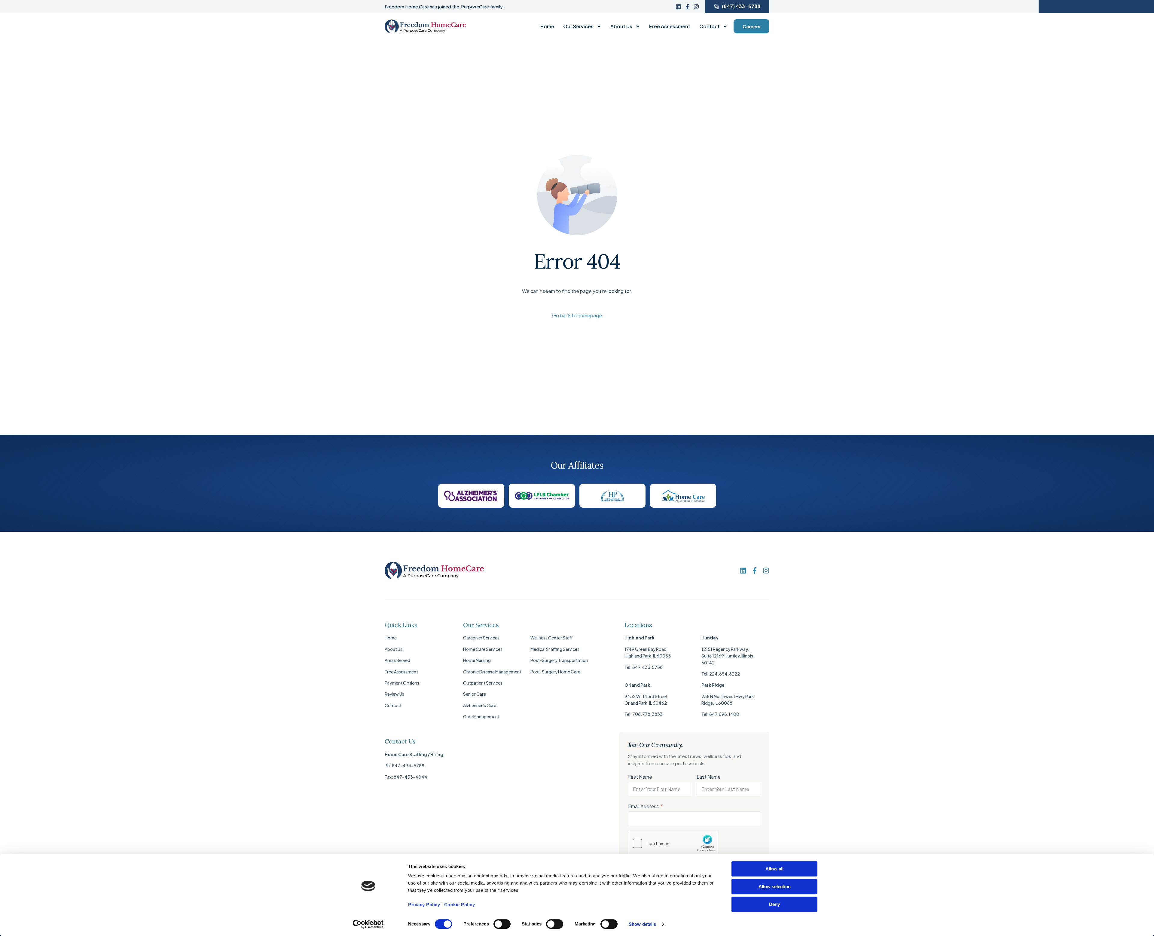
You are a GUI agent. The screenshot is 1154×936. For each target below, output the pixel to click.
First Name (640, 777)
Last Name (709, 777)
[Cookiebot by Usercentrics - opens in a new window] (368, 924)
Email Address (643, 806)
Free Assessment (669, 26)
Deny (774, 904)
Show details (642, 924)
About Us (621, 26)
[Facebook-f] (687, 6)
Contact (709, 26)
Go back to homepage (577, 315)
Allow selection (775, 886)
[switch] (502, 924)
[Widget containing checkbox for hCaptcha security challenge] (673, 843)
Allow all (774, 868)
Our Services (578, 26)
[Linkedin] (678, 6)
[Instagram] (696, 6)
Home (547, 26)
